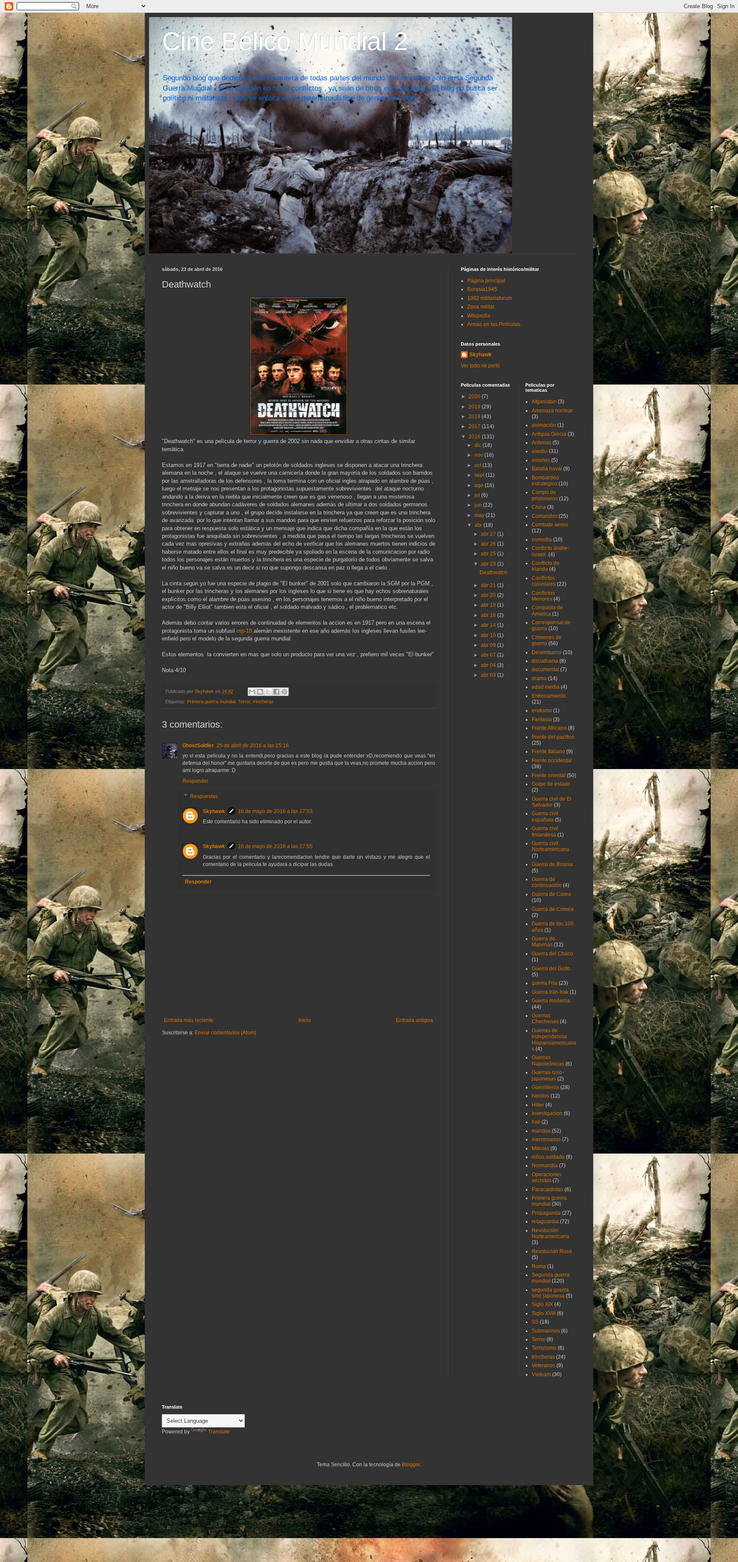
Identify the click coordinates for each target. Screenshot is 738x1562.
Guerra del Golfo (551, 969)
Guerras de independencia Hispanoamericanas (554, 1040)
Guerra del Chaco (552, 954)
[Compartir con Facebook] (276, 691)
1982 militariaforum (489, 298)
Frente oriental (548, 775)
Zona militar (481, 307)
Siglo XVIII (544, 1313)
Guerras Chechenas (545, 1019)
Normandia (545, 1166)
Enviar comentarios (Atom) (225, 1033)
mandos (541, 1131)
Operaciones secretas (547, 1177)
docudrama (545, 661)
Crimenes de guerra (547, 640)
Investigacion (547, 1113)
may (480, 515)
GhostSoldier (198, 746)
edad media (545, 687)
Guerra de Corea (551, 894)
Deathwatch (493, 572)
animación (544, 425)
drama (539, 678)
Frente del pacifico (553, 737)
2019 (475, 407)
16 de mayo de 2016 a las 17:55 (275, 846)
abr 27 (489, 534)
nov (479, 455)
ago (479, 485)
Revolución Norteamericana (550, 1233)
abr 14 (489, 625)
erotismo (542, 710)
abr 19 (489, 605)
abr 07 (489, 655)
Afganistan (544, 402)
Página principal (486, 281)
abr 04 (489, 665)
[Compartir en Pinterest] (284, 691)
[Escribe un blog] (260, 691)
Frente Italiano (548, 752)
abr (478, 525)
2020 (475, 396)
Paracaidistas (547, 1189)
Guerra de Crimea (553, 909)
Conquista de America (547, 611)
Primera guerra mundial (211, 701)
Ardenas (541, 443)
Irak (536, 1122)
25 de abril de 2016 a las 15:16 (253, 746)
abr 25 (489, 554)
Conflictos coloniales (544, 581)
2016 (475, 437)
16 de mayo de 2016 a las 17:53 (275, 811)
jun (478, 505)
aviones (541, 460)
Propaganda (546, 1213)
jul (477, 495)
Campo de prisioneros (545, 495)
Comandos (544, 516)
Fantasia (542, 719)
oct (478, 465)
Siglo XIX (542, 1304)
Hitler (538, 1105)
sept (480, 475)
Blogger (411, 1465)
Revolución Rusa (552, 1251)
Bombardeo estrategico (545, 481)
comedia (542, 540)
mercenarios (546, 1139)
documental (545, 669)
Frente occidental (552, 760)
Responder (195, 781)
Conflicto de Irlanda (545, 566)
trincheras (263, 701)
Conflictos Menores (543, 596)
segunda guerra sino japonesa (550, 1293)
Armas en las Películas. (494, 324)
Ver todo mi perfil (480, 366)
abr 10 (489, 635)
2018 (475, 417)
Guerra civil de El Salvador (551, 802)
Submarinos (546, 1331)
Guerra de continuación (547, 882)
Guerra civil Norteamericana (550, 846)
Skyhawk (214, 811)
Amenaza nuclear (552, 411)
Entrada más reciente (189, 1020)
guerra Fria (544, 983)
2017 (475, 426)
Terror (244, 701)
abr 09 (489, 645)
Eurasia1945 (482, 289)
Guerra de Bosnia (552, 864)
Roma (539, 1266)
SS (535, 1322)
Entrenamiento (549, 696)
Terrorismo (544, 1348)
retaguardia (545, 1221)
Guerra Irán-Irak (550, 992)
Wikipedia (478, 316)
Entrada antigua (414, 1020)
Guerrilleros (545, 1087)
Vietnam (541, 1374)
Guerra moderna (551, 1001)
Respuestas (204, 796)
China (539, 507)
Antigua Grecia (549, 434)
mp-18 (244, 631)
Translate (219, 1432)
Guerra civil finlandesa (545, 831)
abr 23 (489, 564)
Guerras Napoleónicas (548, 1060)
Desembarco (547, 652)
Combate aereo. (550, 525)
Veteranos (543, 1365)
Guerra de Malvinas (543, 942)
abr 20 (489, 595)
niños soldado (548, 1157)
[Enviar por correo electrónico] (252, 691)
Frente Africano (549, 728)
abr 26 (489, 544)
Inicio (305, 1020)
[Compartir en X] (268, 691)
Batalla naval (547, 469)
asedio (540, 451)
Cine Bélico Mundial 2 (285, 41)
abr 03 (489, 675)
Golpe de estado (551, 784)
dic (478, 445)
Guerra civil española (545, 816)
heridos (540, 1096)
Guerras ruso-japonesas (548, 1075)
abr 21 (489, 585)
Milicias (540, 1148)
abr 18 (489, 615)
